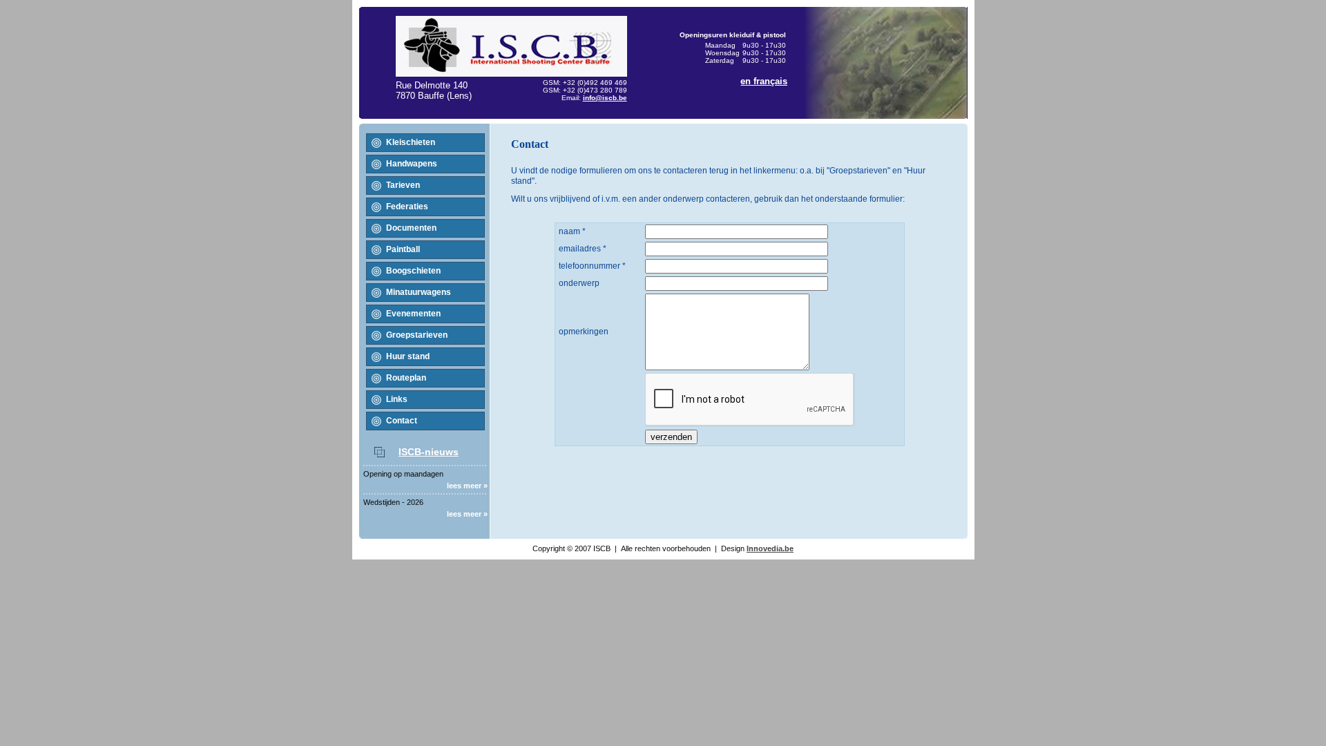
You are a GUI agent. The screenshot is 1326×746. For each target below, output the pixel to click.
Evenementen (413, 313)
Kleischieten (410, 142)
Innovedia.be (770, 548)
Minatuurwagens (418, 292)
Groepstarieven (417, 335)
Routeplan (406, 378)
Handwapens (411, 164)
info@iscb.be (605, 98)
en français (763, 81)
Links (396, 399)
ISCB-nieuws (428, 451)
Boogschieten (413, 271)
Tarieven (403, 185)
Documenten (411, 228)
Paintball (403, 249)
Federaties (407, 206)
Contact (401, 420)
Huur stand (408, 356)
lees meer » (467, 485)
